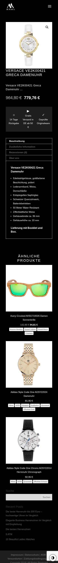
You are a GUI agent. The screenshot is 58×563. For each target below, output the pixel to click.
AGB (43, 554)
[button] (47, 27)
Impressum (17, 554)
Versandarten (15, 558)
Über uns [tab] (14, 158)
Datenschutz (32, 554)
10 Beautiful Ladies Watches (20, 539)
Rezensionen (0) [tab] (18, 152)
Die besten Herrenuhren (18, 529)
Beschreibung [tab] (17, 141)
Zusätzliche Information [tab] (22, 146)
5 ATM (9, 534)
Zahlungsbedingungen (36, 558)
